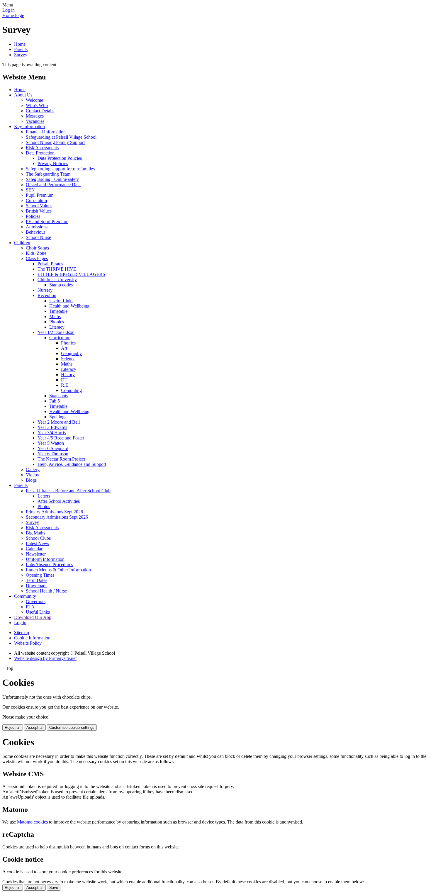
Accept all (34, 727)
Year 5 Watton (51, 443)
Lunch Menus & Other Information (58, 569)
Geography (71, 353)
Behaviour (35, 232)
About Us (23, 94)
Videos (32, 474)
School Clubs (38, 538)
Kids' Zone (36, 253)
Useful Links (61, 300)
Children (22, 242)
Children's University (57, 279)
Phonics (56, 321)
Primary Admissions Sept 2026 (54, 511)
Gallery (33, 469)
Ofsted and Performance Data (53, 184)
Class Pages (37, 258)
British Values (39, 210)
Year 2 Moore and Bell (59, 422)
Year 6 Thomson (53, 453)
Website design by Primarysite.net (45, 658)
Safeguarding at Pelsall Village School (61, 137)
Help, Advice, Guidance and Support (72, 464)
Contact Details (40, 110)
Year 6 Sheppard (53, 448)
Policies (33, 216)
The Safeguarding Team (48, 174)
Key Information (29, 126)
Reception (47, 295)
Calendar (34, 548)
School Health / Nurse (46, 590)
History (68, 374)
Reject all (13, 727)
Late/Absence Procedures (49, 564)
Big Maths (35, 532)
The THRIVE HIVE (57, 268)
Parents (21, 49)
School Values (39, 205)
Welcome (34, 100)
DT (64, 379)
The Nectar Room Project (61, 458)
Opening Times (40, 575)
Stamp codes (61, 284)
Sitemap (21, 632)
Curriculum (36, 200)
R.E (64, 385)
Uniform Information (45, 559)
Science (68, 358)
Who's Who (37, 105)
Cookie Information (32, 637)
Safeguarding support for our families (60, 168)
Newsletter (36, 553)
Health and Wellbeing (69, 305)
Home (20, 44)
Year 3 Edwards (52, 427)
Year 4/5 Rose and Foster (61, 437)
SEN (30, 189)
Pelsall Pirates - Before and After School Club (68, 490)
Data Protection (40, 152)
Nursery (45, 290)
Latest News (37, 543)
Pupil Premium (39, 195)
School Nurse (38, 237)
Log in (8, 10)
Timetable (58, 311)
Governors (35, 601)
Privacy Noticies (53, 163)
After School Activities (59, 501)
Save (53, 887)
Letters (44, 495)
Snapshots (58, 395)
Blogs (31, 480)
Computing (71, 390)
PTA (30, 606)
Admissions (36, 226)
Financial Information (46, 131)
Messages (35, 115)
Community (25, 596)
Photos (44, 506)
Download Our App (32, 617)
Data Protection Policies (60, 158)
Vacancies (35, 121)
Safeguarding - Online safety (52, 179)
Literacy (57, 327)
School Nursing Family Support (55, 142)
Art (64, 348)
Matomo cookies (32, 821)
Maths (55, 316)
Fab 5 (54, 400)
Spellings (57, 416)
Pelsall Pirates (50, 263)
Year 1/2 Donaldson (56, 332)
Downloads (36, 585)
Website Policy (28, 643)
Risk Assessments (42, 147)
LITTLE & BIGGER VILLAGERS (71, 274)
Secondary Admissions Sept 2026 (57, 517)
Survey (20, 54)
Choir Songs (37, 247)
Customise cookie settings (71, 727)
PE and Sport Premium (47, 221)
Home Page (13, 15)
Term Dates (36, 580)
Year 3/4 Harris (52, 432)
